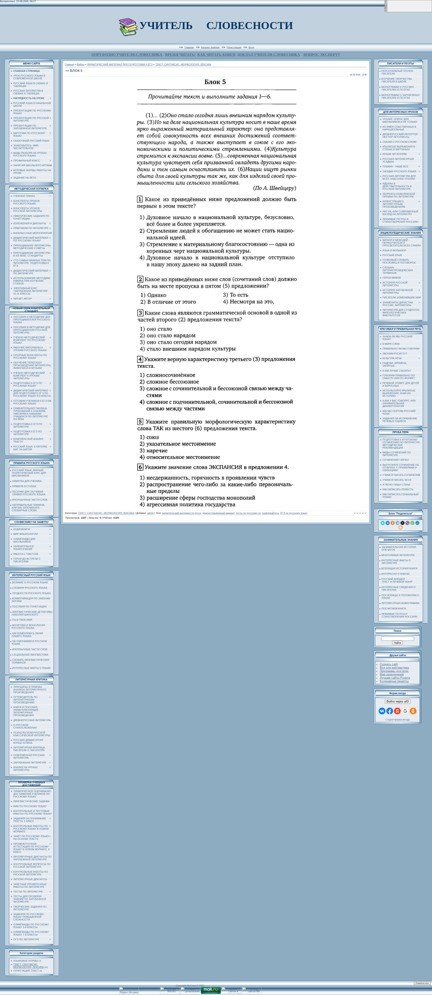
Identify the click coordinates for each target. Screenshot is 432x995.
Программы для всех (394, 671)
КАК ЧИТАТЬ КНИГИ (216, 55)
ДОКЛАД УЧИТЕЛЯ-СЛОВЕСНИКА (268, 55)
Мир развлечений (392, 674)
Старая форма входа (397, 719)
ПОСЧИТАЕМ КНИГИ (393, 608)
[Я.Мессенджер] (383, 523)
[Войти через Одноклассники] (413, 711)
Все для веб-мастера (394, 667)
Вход (251, 47)
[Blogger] (400, 527)
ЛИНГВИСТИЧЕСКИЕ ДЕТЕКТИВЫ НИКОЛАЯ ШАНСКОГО (31, 613)
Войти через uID (398, 701)
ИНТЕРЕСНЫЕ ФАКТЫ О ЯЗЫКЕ (31, 668)
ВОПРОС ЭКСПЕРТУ (322, 55)
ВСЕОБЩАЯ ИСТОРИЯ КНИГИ (399, 568)
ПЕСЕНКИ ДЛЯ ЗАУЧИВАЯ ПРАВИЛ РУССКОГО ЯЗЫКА (27, 493)
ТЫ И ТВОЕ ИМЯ (22, 619)
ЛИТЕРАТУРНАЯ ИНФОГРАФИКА (400, 603)
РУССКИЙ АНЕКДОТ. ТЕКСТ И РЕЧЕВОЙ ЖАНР (396, 580)
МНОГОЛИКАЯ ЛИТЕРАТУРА (397, 555)
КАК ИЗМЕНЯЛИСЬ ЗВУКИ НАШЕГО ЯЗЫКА (26, 634)
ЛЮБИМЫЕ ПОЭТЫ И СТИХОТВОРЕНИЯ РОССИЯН (398, 615)
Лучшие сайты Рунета (395, 677)
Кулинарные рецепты (394, 681)
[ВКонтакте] (388, 523)
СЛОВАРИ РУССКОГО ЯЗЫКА (29, 587)
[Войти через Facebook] (389, 711)
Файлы (80, 64)
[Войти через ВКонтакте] (382, 711)
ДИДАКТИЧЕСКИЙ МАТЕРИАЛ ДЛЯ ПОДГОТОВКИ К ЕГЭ (120, 64)
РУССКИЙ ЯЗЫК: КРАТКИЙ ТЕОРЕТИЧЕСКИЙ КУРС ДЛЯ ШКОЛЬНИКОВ (28, 473)
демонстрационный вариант (218, 513)
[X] (402, 523)
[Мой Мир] (417, 523)
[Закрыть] (385, 11)
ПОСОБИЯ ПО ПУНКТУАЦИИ (29, 606)
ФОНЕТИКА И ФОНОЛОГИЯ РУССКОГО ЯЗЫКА (27, 626)
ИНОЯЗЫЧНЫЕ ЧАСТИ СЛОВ (29, 499)
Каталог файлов (210, 47)
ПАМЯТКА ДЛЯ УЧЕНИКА (26, 481)
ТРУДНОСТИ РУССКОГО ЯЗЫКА (31, 593)
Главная (189, 47)
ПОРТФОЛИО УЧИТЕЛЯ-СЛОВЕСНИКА (127, 55)
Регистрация (234, 47)
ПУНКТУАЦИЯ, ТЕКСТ (26, 970)
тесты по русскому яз (248, 513)
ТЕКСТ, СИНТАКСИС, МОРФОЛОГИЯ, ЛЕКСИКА (28, 965)
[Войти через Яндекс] (397, 711)
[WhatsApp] (412, 523)
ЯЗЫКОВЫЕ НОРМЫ (25, 960)
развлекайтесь (270, 513)
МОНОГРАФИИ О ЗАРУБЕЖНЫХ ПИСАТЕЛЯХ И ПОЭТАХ (400, 96)
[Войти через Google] (405, 711)
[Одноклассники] (393, 523)
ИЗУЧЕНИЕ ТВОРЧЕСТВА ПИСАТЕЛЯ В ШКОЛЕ (396, 80)
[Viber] (407, 523)
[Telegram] (398, 523)
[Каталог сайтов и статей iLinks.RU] (231, 993)
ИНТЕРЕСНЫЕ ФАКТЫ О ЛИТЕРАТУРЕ (395, 561)
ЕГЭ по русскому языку (294, 513)
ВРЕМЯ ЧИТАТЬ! (180, 55)
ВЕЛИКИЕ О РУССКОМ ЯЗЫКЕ (30, 582)
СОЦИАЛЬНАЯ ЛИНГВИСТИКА (30, 654)
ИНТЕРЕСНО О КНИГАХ (395, 573)
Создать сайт (389, 664)
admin (150, 513)
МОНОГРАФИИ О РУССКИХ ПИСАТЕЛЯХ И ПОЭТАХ (397, 88)
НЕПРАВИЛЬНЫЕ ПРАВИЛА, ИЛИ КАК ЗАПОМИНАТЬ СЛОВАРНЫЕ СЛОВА (27, 508)
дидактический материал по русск (181, 513)
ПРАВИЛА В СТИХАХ (24, 486)
